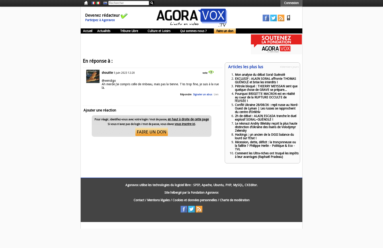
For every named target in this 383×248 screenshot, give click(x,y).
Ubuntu (218, 185)
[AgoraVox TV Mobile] (288, 20)
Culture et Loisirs (159, 31)
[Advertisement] (161, 44)
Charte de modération (235, 200)
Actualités (103, 31)
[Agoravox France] (93, 3)
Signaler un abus (202, 94)
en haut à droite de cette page (188, 119)
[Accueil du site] (191, 25)
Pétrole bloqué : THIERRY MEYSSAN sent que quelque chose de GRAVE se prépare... (266, 87)
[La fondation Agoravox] (276, 53)
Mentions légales (158, 200)
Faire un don (224, 31)
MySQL (238, 185)
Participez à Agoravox (100, 20)
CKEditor (251, 185)
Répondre (186, 94)
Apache (207, 185)
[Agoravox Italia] (98, 3)
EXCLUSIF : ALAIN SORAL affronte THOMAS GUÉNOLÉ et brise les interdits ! (265, 80)
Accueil (87, 31)
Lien (216, 94)
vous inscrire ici (185, 124)
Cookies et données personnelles (195, 200)
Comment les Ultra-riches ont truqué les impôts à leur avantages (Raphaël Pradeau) (267, 155)
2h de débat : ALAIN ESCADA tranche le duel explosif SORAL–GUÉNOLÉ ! (265, 117)
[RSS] (281, 20)
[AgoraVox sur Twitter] (273, 20)
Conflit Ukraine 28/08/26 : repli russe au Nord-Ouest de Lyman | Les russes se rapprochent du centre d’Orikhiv (266, 108)
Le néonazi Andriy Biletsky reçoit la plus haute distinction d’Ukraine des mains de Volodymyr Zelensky (266, 127)
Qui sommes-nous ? (193, 31)
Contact (139, 200)
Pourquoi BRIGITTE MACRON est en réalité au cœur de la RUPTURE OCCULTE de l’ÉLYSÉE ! (265, 97)
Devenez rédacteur (102, 15)
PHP (228, 185)
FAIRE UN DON (151, 132)
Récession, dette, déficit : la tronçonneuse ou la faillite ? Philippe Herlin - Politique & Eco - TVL (265, 145)
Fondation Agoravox (205, 192)
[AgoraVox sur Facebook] (266, 20)
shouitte (107, 72)
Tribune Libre (129, 31)
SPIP (196, 185)
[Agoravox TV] (104, 3)
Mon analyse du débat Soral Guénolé (260, 74)
